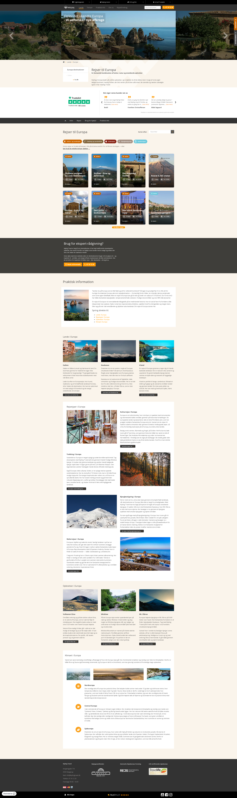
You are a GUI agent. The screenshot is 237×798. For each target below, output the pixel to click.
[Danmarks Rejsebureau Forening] (129, 771)
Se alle (75, 80)
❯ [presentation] (175, 102)
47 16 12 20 (89, 264)
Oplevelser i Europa (102, 319)
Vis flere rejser (119, 227)
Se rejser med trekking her (76, 489)
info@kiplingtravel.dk (73, 775)
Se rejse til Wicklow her (110, 644)
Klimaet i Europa (101, 322)
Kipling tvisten (108, 2)
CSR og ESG (135, 2)
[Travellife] (158, 772)
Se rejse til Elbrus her (147, 644)
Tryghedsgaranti (81, 2)
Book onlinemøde (73, 264)
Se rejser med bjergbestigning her (132, 531)
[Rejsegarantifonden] (101, 773)
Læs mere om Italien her (72, 395)
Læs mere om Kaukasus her (111, 392)
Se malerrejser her (74, 571)
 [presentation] (11, 35)
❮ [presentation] (102, 102)
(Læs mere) (122, 104)
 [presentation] (226, 35)
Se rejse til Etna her (71, 641)
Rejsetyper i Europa (102, 317)
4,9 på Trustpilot (162, 2)
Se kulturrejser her (128, 446)
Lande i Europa (101, 315)
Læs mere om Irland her (148, 395)
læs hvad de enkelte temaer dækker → (76, 149)
